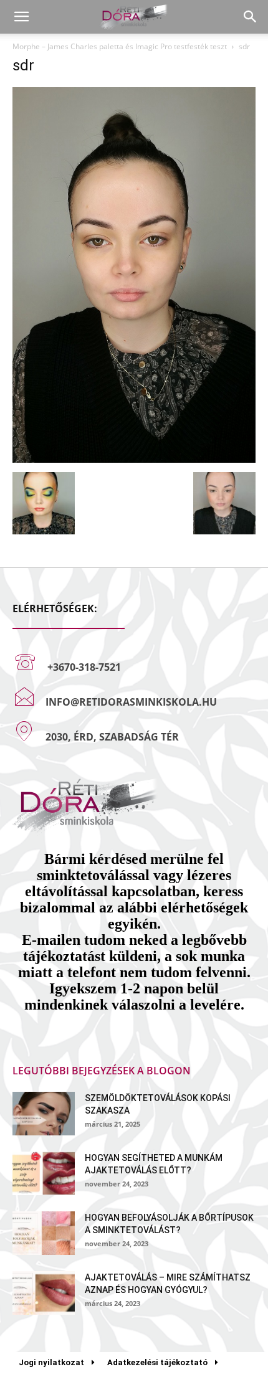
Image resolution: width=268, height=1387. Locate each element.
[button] (21, 17)
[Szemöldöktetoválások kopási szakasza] (43, 1113)
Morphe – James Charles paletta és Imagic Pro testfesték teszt (119, 46)
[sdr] (134, 459)
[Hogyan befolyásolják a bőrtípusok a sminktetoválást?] (43, 1233)
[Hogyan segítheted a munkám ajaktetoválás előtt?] (43, 1173)
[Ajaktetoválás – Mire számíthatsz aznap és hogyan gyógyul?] (43, 1293)
